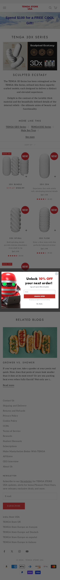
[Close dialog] (56, 273)
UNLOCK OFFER (39, 296)
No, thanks (40, 304)
